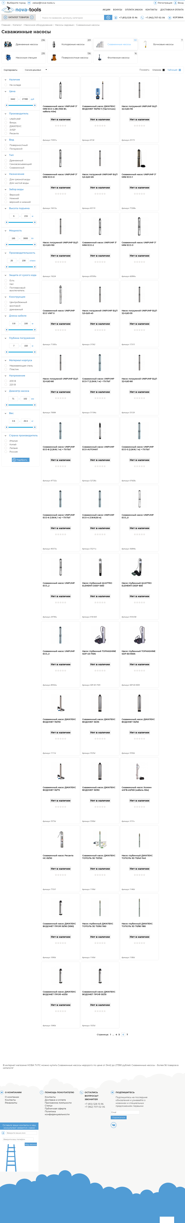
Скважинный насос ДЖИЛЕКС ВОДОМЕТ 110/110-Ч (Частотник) (98, 107)
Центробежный (18, 302)
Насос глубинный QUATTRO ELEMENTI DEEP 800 (137, 584)
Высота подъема (19, 208)
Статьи (48, 1105)
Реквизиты (11, 1102)
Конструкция (17, 296)
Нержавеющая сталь (21, 365)
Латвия (14, 448)
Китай (13, 444)
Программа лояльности (58, 1102)
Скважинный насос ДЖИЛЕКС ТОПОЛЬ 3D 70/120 (98, 856)
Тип (11, 155)
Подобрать (21, 459)
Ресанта (14, 133)
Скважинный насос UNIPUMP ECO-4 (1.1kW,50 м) (98, 516)
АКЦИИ (106, 9)
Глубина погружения (22, 338)
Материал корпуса (20, 360)
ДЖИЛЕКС (16, 126)
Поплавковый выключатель (17, 289)
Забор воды (16, 189)
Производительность (22, 252)
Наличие (14, 79)
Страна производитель (23, 435)
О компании (12, 1097)
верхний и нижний (20, 202)
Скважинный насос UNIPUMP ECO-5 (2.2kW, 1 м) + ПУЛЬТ (138, 448)
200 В (13, 381)
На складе (15, 85)
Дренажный (16, 160)
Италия (14, 440)
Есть (12, 280)
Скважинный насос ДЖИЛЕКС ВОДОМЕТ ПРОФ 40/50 (59, 993)
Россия (14, 451)
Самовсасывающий (21, 164)
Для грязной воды (20, 179)
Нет (12, 284)
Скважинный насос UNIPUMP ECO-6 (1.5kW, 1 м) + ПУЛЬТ (59, 516)
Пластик (14, 369)
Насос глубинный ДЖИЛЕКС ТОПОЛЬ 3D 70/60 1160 (97, 925)
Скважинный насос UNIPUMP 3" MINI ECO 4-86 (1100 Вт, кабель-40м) (60, 109)
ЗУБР (13, 129)
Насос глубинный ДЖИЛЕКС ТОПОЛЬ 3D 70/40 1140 (137, 856)
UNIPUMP (15, 119)
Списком (156, 70)
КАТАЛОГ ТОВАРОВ (19, 17)
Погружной (16, 148)
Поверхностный (19, 145)
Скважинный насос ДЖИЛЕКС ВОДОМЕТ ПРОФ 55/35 (98, 993)
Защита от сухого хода (22, 275)
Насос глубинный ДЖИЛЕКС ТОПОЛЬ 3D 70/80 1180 (137, 925)
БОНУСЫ (117, 9)
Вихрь (13, 122)
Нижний (14, 198)
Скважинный (17, 167)
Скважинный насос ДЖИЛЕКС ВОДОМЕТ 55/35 (98, 720)
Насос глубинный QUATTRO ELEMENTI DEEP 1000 (97, 584)
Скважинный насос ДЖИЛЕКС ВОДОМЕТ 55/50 (138, 720)
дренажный (16, 309)
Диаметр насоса (19, 391)
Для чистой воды (19, 183)
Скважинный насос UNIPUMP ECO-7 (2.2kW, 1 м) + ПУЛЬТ (98, 380)
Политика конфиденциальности (57, 1113)
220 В (13, 384)
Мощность (15, 230)
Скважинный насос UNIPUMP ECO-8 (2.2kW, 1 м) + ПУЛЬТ (59, 448)
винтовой (15, 305)
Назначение (16, 174)
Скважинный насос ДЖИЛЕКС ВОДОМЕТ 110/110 (59, 720)
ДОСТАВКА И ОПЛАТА (172, 9)
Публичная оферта (55, 1108)
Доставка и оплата (55, 1099)
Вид (11, 139)
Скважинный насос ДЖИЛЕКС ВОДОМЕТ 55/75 (59, 788)
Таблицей (172, 70)
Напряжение (17, 375)
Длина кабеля (17, 315)
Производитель (18, 113)
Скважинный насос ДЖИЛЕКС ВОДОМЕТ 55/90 (98, 788)
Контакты (10, 1099)
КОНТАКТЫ (151, 9)
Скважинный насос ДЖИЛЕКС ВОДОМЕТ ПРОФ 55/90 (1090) (59, 925)
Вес (11, 413)
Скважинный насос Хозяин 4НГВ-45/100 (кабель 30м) (137, 788)
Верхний (14, 194)
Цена (12, 91)
